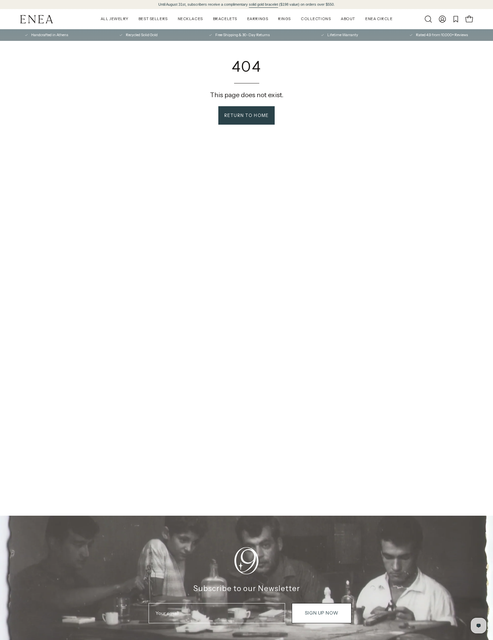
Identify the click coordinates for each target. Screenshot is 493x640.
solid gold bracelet (263, 4)
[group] (246, 4)
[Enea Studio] (37, 19)
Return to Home (246, 115)
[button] (428, 19)
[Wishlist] (455, 19)
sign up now (321, 613)
